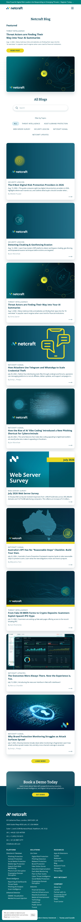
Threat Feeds (13, 884)
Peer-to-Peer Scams (39, 874)
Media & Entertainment (40, 897)
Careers (57, 890)
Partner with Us (60, 892)
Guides (56, 856)
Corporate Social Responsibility (60, 896)
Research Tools (59, 866)
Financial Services (38, 890)
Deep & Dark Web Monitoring (15, 867)
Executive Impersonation (41, 869)
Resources (59, 850)
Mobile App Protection (16, 864)
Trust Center (58, 901)
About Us (57, 887)
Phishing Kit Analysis (15, 887)
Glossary (57, 868)
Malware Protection (39, 861)
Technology (36, 900)
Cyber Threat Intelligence (41, 876)
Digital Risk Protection (40, 856)
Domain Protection (15, 859)
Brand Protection (38, 864)
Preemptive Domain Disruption (15, 874)
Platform (11, 850)
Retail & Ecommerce (39, 895)
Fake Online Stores (39, 866)
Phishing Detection (39, 859)
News (56, 899)
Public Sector (37, 905)
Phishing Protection (15, 856)
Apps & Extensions (61, 853)
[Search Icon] (40, 108)
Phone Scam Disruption (17, 871)
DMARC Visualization (15, 896)
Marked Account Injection (17, 898)
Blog (55, 863)
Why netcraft (60, 877)
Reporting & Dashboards (17, 882)
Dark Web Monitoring (40, 871)
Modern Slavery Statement (46, 918)
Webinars (57, 858)
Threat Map (58, 871)
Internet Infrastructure (40, 892)
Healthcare (36, 902)
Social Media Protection (17, 861)
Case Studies (58, 861)
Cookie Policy (14, 917)
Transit (34, 907)
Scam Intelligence (14, 889)
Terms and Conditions (68, 918)
